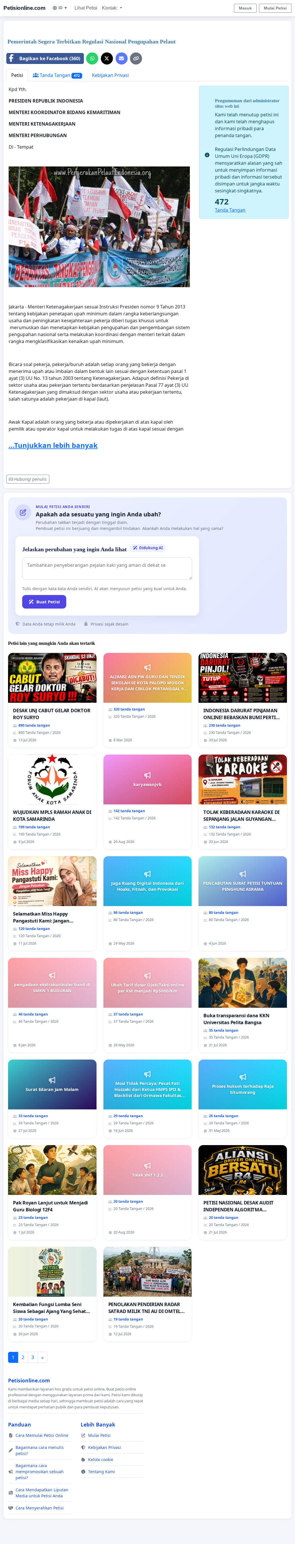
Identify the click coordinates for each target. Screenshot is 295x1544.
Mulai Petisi (275, 8)
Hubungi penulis (30, 479)
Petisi (17, 75)
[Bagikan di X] (107, 58)
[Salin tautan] (136, 58)
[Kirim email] (122, 58)
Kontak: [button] (110, 7)
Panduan (19, 1424)
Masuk (245, 8)
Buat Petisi (48, 602)
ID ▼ (63, 7)
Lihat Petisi (86, 7)
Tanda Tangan (59, 75)
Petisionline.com (24, 8)
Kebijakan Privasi (110, 75)
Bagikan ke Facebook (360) (49, 58)
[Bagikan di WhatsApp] (92, 58)
